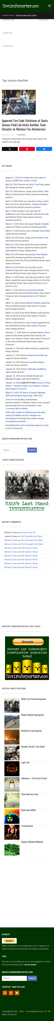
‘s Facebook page (23, 425)
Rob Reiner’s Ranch (23, 20)
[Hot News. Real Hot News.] (21, 6)
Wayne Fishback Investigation (32, 714)
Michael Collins (11, 540)
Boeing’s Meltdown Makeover (32, 841)
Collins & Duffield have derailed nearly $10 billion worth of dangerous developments (25, 415)
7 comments (20, 135)
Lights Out (25, 762)
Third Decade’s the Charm (26, 15)
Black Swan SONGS (28, 810)
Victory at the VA (28, 532)
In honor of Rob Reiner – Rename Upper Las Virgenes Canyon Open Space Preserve (28, 386)
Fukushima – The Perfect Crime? (34, 778)
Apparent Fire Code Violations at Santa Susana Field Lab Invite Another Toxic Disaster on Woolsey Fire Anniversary (25, 124)
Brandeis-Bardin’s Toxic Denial (33, 746)
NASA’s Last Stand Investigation (33, 698)
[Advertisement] (27, 47)
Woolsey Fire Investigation (31, 730)
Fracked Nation (27, 825)
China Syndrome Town (29, 794)
